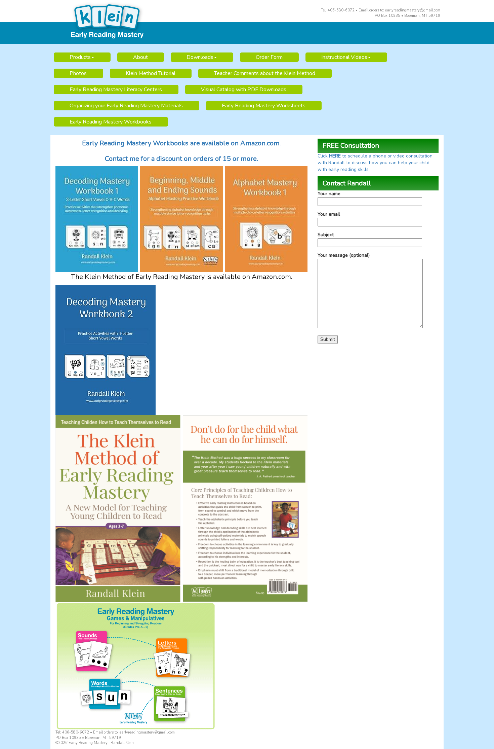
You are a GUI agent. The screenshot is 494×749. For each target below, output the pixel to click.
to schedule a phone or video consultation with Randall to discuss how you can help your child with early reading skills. (375, 163)
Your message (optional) (344, 255)
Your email (329, 214)
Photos (78, 73)
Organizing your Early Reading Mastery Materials (126, 105)
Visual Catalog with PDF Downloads (243, 89)
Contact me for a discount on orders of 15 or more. (181, 158)
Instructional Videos (344, 57)
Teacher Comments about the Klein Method (264, 73)
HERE (335, 156)
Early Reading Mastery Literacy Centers (116, 89)
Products (80, 57)
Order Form (269, 57)
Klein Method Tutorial (150, 73)
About (140, 57)
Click (323, 156)
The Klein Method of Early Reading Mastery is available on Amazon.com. (181, 276)
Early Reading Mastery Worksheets (263, 105)
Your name (329, 193)
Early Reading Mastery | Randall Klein (247, 22)
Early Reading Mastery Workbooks (111, 122)
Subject (326, 234)
